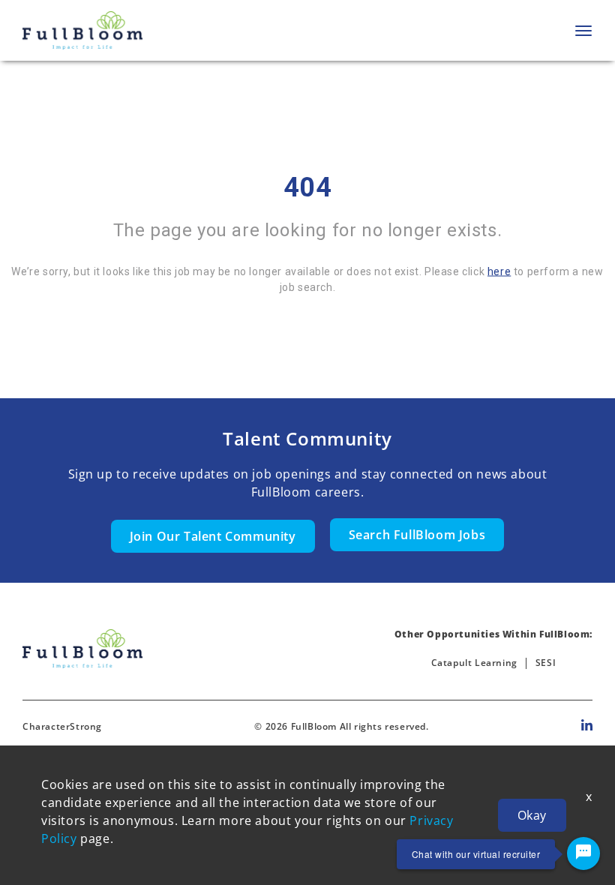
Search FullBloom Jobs (417, 534)
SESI (546, 662)
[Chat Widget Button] (583, 853)
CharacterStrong (62, 726)
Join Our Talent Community (213, 536)
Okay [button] (532, 815)
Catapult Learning (474, 662)
